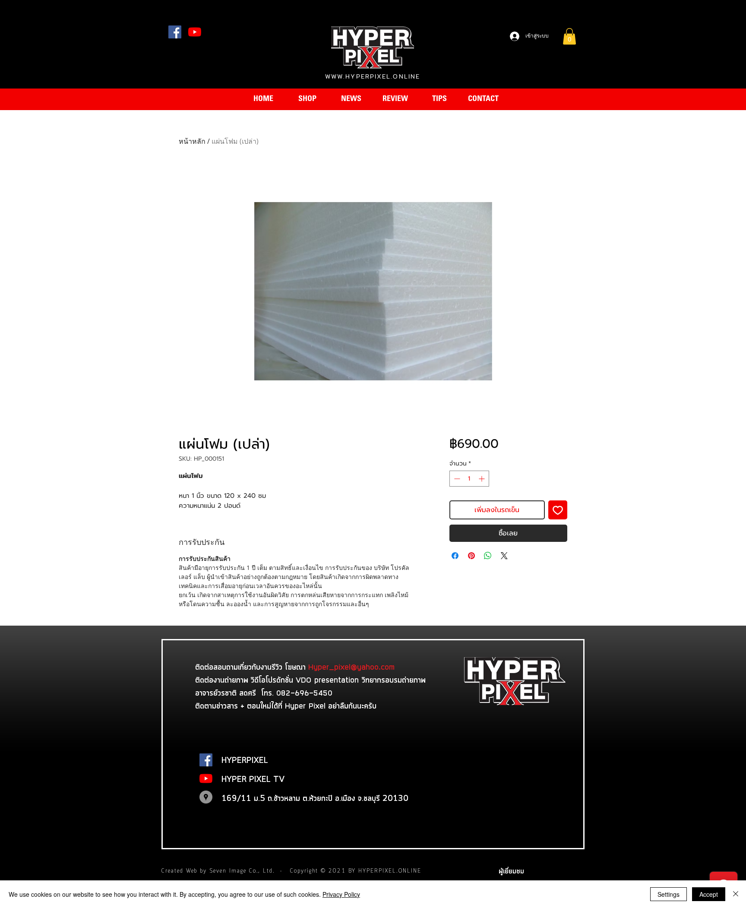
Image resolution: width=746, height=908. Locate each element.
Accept (708, 894)
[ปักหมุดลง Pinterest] (471, 555)
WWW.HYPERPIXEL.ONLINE (372, 76)
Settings (668, 894)
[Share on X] (504, 555)
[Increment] (482, 478)
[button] (569, 36)
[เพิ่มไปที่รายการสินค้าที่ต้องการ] (557, 509)
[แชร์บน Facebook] (455, 555)
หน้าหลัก (192, 141)
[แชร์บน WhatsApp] (488, 555)
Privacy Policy (341, 894)
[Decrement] (456, 478)
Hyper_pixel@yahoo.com (351, 666)
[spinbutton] (469, 478)
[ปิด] (735, 894)
